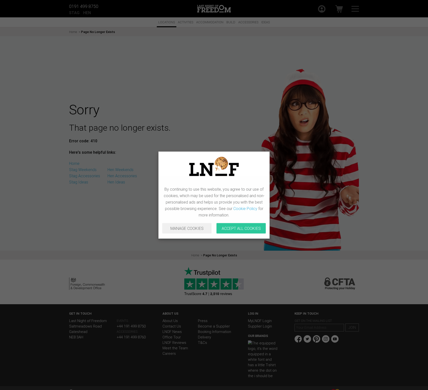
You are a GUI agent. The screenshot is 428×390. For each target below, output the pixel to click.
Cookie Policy (245, 208)
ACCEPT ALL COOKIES (241, 228)
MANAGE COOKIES (187, 228)
